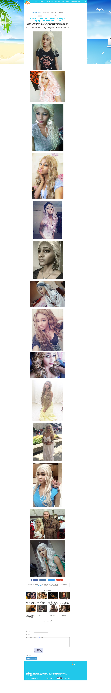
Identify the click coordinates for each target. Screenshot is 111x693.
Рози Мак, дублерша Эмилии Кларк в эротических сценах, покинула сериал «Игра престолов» (30, 615)
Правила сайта (28, 668)
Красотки (51, 1)
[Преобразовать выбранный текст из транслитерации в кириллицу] (43, 637)
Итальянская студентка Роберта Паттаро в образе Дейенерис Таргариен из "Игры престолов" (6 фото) (30, 601)
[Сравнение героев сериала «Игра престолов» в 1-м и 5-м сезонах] (64, 608)
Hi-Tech (67, 1)
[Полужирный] (26, 637)
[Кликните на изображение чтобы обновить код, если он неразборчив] (38, 652)
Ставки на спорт (73, 1)
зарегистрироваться (40, 585)
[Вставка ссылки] (37, 637)
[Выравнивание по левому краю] (31, 637)
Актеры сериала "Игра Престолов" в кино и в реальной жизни (53, 614)
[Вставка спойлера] (45, 637)
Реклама (79, 1)
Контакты (47, 668)
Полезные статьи (53, 668)
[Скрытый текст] (41, 637)
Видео (41, 1)
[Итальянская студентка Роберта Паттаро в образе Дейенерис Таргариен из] (31, 595)
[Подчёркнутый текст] (29, 637)
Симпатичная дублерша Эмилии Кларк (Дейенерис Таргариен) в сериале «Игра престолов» (42, 601)
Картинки (37, 1)
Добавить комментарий (31, 658)
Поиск (43, 668)
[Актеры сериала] (53, 608)
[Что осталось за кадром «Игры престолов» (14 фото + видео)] (42, 608)
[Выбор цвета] (39, 637)
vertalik (51, 15)
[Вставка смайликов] (35, 637)
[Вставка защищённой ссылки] (38, 637)
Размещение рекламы (37, 668)
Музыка (46, 1)
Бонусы (62, 1)
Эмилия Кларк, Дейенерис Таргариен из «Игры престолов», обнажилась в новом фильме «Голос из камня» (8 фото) (53, 602)
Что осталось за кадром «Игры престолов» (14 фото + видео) (42, 614)
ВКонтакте (75, 662)
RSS (74, 664)
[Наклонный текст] (27, 637)
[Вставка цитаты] (42, 637)
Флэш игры (57, 1)
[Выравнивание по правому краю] (34, 637)
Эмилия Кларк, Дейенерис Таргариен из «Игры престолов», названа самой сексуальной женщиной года (64, 602)
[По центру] (33, 637)
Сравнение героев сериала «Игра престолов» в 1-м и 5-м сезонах (64, 614)
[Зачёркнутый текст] (30, 637)
